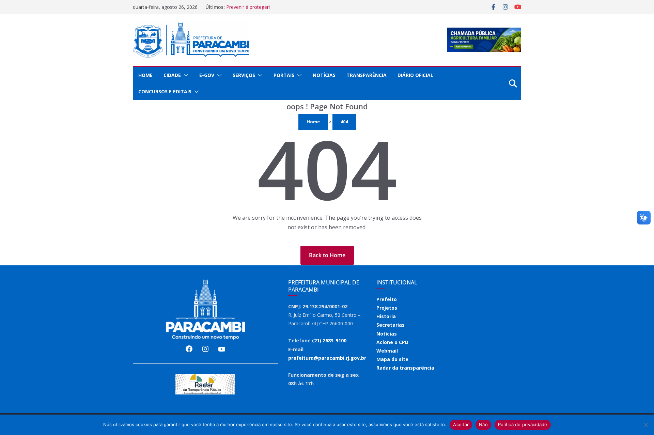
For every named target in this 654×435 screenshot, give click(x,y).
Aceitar (461, 424)
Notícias (324, 75)
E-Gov (206, 75)
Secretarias (390, 325)
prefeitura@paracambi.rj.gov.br (327, 358)
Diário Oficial (415, 75)
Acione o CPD (392, 342)
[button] (184, 75)
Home (145, 75)
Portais (284, 75)
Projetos (386, 308)
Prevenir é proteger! (248, 7)
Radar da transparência (405, 367)
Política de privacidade (522, 424)
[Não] (645, 424)
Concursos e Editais (164, 91)
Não (483, 424)
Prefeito (386, 299)
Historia (386, 316)
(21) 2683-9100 (329, 340)
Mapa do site (392, 359)
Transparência (366, 75)
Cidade (172, 75)
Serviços (244, 75)
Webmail (387, 350)
